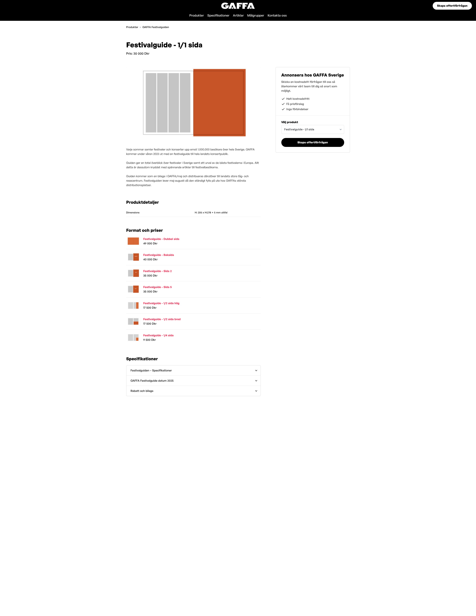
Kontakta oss (277, 15)
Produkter (196, 15)
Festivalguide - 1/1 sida (299, 129)
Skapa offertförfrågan (452, 5)
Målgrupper (255, 15)
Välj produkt (289, 122)
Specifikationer (218, 15)
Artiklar (238, 15)
